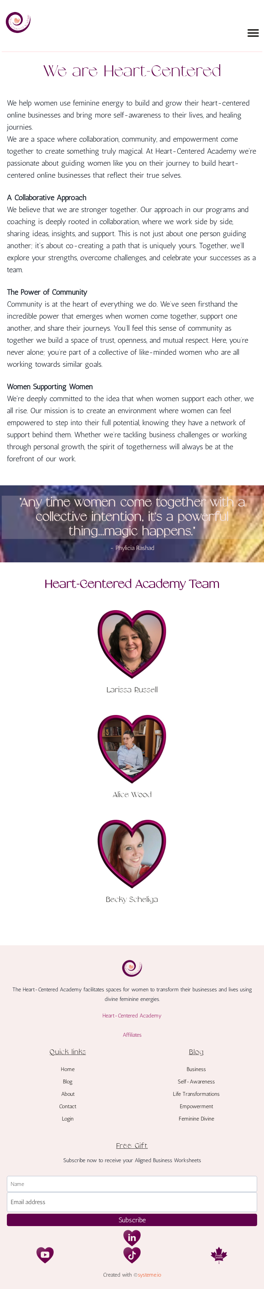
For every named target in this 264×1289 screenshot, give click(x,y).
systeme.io (149, 1274)
